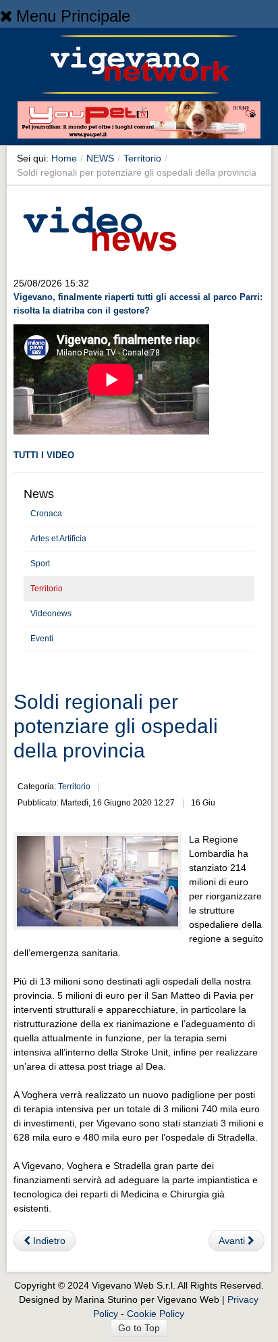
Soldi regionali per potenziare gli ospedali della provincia (115, 726)
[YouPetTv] (139, 122)
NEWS (100, 158)
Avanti (233, 1240)
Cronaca (46, 513)
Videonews (51, 613)
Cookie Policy (155, 1313)
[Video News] (99, 226)
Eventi (41, 638)
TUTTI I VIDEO (43, 455)
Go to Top (139, 1327)
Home (64, 158)
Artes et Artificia (58, 538)
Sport (40, 563)
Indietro (47, 1240)
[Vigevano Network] (139, 64)
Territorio (142, 158)
